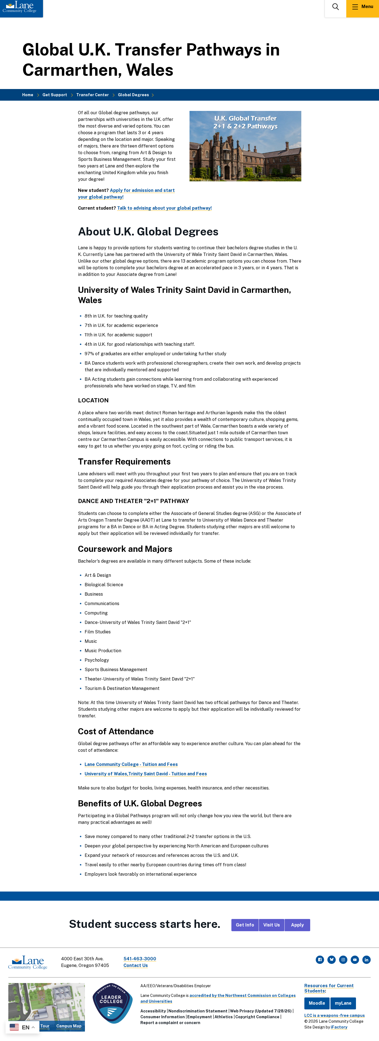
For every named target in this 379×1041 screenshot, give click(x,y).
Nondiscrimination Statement (198, 1011)
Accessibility (153, 1011)
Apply (297, 925)
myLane (343, 1003)
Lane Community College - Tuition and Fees (131, 764)
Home (27, 95)
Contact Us (135, 965)
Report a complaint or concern (170, 1022)
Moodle (317, 1003)
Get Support (54, 95)
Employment (199, 1017)
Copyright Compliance (257, 1017)
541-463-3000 (139, 958)
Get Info (245, 925)
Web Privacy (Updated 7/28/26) (261, 1011)
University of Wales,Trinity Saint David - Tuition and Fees (146, 773)
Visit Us (271, 925)
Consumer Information (162, 1017)
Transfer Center (92, 95)
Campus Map (69, 1026)
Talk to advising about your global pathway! (164, 208)
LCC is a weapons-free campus (334, 1015)
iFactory (339, 1027)
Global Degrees (133, 95)
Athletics (223, 1017)
